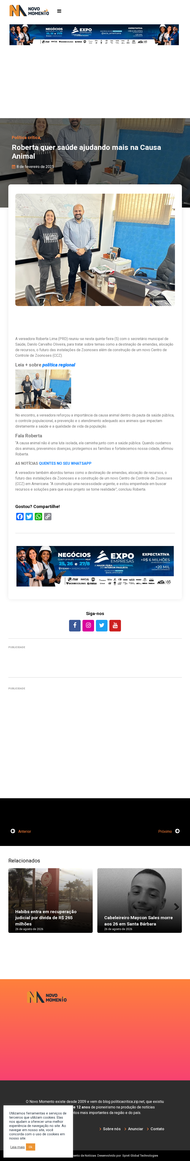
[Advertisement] (95, 83)
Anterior (24, 831)
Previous (15, 905)
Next (175, 905)
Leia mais (17, 1147)
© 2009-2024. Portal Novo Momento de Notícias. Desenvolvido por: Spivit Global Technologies (95, 1155)
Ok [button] (30, 1147)
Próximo (165, 831)
